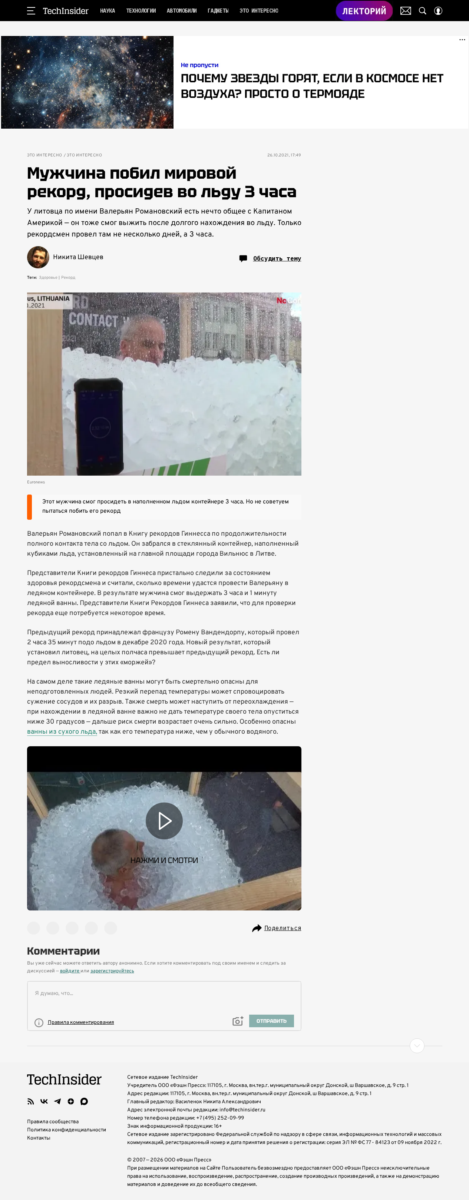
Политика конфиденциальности (66, 1130)
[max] (84, 1101)
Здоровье (48, 277)
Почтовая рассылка (405, 11)
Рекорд (68, 277)
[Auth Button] (438, 11)
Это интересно (44, 155)
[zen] (71, 1101)
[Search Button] (423, 11)
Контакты (38, 1138)
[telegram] (57, 1101)
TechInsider (66, 10)
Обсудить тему (277, 258)
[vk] (44, 1101)
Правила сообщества (53, 1122)
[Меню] (31, 11)
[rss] (30, 1101)
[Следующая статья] (234, 1045)
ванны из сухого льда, (62, 732)
